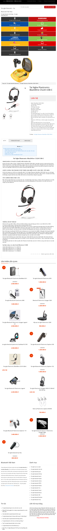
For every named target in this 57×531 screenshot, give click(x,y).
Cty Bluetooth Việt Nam (31, 1)
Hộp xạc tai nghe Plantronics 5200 (42, 322)
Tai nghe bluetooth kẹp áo (36, 476)
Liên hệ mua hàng (50, 7)
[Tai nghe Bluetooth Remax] (42, 37)
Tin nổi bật (53, 3)
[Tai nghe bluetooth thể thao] (14, 42)
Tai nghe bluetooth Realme (36, 485)
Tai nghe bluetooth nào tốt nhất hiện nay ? (10, 525)
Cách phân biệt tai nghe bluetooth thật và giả (11, 513)
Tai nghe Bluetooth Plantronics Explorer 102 (42, 366)
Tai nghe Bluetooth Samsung (42, 20)
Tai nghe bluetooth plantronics (15, 39)
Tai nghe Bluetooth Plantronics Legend (15, 388)
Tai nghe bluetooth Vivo (35, 487)
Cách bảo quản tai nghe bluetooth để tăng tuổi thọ (12, 518)
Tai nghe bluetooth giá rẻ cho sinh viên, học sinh (12, 508)
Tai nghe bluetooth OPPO (36, 483)
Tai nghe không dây (14, 49)
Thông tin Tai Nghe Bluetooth (49, 1)
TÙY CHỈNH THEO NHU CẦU (10, 152)
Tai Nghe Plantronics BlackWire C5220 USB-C (43, 134)
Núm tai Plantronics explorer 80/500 (42, 409)
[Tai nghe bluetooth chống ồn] (14, 23)
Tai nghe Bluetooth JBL (35, 494)
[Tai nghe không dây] (14, 47)
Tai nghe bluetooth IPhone (42, 34)
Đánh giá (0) (27, 140)
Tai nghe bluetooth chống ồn (14, 25)
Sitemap (39, 1)
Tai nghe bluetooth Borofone (36, 497)
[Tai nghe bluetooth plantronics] (14, 37)
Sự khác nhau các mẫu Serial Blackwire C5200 (13, 154)
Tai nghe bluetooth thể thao (15, 44)
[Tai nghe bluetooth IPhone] (42, 33)
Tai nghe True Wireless (42, 49)
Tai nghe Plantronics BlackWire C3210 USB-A (14, 366)
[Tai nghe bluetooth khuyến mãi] (14, 52)
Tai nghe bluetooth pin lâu (15, 453)
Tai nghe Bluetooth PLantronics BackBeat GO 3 (15, 278)
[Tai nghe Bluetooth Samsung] (42, 18)
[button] (25, 88)
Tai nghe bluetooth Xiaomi (36, 490)
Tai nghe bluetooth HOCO (15, 34)
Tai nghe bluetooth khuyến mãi (15, 54)
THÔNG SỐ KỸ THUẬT (9, 153)
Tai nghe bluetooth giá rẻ (42, 30)
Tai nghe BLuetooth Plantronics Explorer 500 (42, 344)
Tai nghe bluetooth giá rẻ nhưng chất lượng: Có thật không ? (14, 516)
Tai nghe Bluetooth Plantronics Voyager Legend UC (14, 323)
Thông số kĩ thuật (15, 140)
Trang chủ (4, 83)
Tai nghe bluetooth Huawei (36, 478)
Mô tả (4, 140)
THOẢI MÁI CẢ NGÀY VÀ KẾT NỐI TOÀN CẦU (13, 149)
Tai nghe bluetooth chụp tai (42, 25)
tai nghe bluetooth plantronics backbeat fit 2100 (14, 344)
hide (21, 146)
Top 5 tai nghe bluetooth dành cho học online (11, 523)
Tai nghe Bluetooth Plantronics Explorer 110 (14, 431)
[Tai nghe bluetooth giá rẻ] (42, 28)
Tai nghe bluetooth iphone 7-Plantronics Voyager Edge (42, 431)
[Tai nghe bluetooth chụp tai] (42, 23)
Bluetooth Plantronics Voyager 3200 (42, 300)
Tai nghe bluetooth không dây (14, 20)
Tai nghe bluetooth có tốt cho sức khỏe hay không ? (12, 520)
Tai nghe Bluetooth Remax (42, 39)
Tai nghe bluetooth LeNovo (36, 480)
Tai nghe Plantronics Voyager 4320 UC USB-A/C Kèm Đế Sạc (42, 389)
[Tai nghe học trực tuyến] (42, 42)
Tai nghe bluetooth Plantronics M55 (42, 278)
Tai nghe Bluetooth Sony (36, 499)
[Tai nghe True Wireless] (42, 47)
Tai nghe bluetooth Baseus (36, 492)
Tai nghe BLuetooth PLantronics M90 (14, 300)
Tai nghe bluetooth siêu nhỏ (36, 469)
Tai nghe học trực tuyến (42, 44)
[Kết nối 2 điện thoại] (14, 28)
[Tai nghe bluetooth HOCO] (14, 33)
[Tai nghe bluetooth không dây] (14, 18)
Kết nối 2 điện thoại (14, 30)
